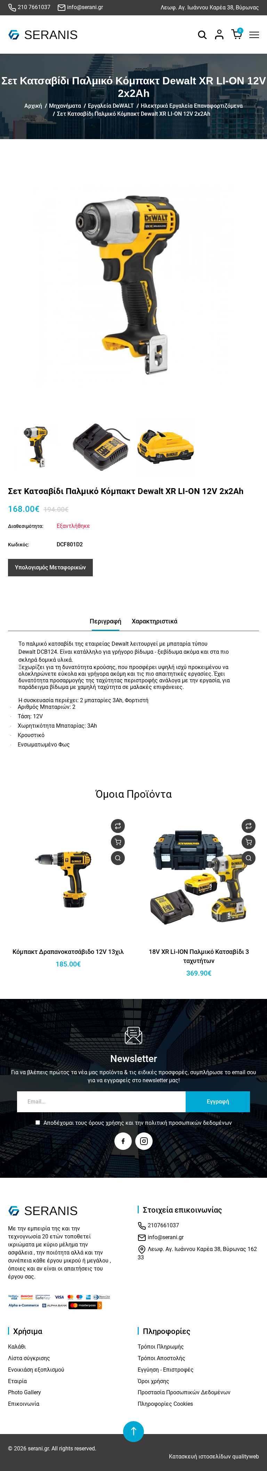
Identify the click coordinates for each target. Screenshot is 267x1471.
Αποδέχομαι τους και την (137, 1123)
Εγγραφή (218, 1101)
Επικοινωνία (23, 1404)
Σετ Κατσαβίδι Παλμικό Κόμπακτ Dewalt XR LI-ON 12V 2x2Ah (133, 114)
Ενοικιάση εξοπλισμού (36, 1369)
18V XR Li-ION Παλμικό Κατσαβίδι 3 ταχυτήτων (199, 956)
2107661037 (162, 1225)
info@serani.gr (84, 7)
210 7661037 (33, 7)
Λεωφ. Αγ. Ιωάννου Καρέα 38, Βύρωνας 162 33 (197, 1253)
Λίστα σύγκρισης (29, 1358)
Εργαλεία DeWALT (111, 106)
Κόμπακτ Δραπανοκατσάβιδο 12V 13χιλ (68, 951)
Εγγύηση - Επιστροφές (166, 1369)
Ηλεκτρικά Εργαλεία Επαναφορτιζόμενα (192, 106)
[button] (16, 447)
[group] (133, 286)
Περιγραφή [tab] (105, 621)
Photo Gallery (24, 1392)
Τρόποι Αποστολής (161, 1358)
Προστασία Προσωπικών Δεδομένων (184, 1392)
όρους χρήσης (106, 1123)
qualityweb (245, 1456)
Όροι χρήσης (153, 1381)
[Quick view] (118, 858)
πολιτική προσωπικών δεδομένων (188, 1123)
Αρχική (33, 106)
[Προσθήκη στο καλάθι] (118, 842)
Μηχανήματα (65, 106)
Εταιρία (17, 1381)
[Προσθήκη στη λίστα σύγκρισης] (118, 826)
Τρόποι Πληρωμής (161, 1346)
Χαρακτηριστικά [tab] (154, 621)
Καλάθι (17, 1346)
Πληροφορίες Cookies (165, 1404)
